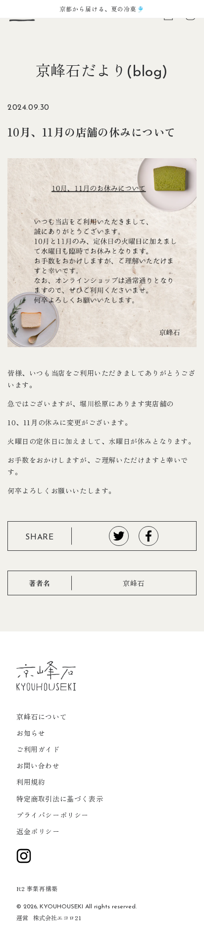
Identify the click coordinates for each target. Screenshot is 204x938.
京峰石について (41, 716)
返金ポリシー (38, 831)
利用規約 (30, 782)
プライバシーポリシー (52, 815)
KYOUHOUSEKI (61, 907)
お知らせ (30, 733)
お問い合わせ (38, 765)
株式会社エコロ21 (57, 917)
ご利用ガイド (38, 749)
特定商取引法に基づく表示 (59, 799)
